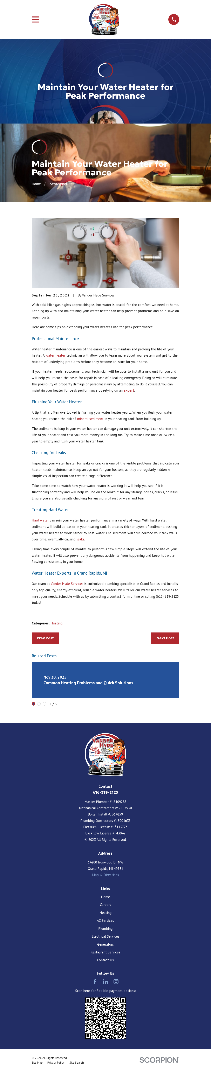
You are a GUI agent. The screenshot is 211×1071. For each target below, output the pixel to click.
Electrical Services (105, 936)
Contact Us (105, 960)
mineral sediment (90, 418)
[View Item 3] (44, 704)
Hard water (40, 520)
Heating (56, 623)
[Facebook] (95, 981)
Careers (105, 904)
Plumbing (105, 928)
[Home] (104, 19)
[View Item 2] (39, 704)
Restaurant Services (105, 952)
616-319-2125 (105, 792)
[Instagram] (116, 981)
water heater (55, 355)
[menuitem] (37, 1063)
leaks (80, 539)
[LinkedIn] (105, 981)
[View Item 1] (33, 704)
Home (105, 897)
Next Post (165, 638)
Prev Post (45, 638)
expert (129, 390)
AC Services (105, 920)
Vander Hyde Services (67, 583)
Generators (105, 944)
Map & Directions (105, 875)
